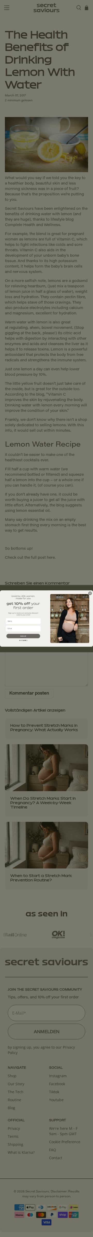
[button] (23, 636)
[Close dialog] (90, 593)
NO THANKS (23, 640)
